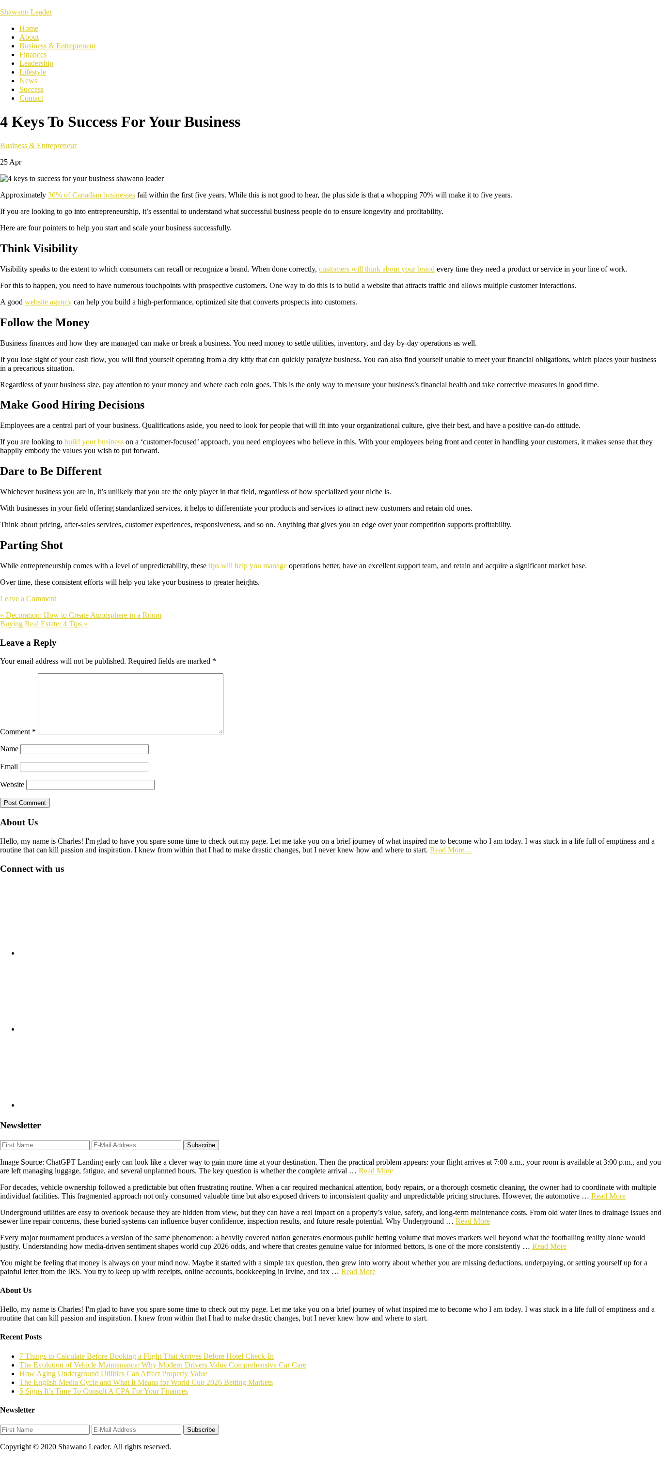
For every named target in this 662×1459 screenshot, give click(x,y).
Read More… (451, 850)
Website (12, 784)
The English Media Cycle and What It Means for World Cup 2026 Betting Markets (146, 1382)
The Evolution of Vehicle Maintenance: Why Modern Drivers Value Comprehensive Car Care (162, 1365)
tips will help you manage (247, 566)
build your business (94, 442)
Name (9, 749)
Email (9, 766)
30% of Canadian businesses (91, 195)
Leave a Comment (28, 598)
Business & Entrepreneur (38, 145)
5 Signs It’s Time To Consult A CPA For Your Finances (103, 1391)
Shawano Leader (26, 12)
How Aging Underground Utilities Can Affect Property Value (113, 1373)
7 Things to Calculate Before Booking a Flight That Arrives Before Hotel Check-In (146, 1356)
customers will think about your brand (377, 269)
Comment (18, 732)
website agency (48, 302)
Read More (376, 1171)
